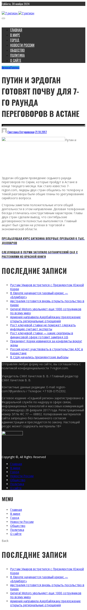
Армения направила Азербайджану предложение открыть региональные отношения (45, 319)
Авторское (6, 67)
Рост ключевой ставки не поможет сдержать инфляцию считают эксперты (43, 327)
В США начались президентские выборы (39, 357)
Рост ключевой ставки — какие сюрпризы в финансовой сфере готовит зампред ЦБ (41, 335)
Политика (14, 67)
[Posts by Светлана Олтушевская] (4, 132)
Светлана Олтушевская (20, 132)
